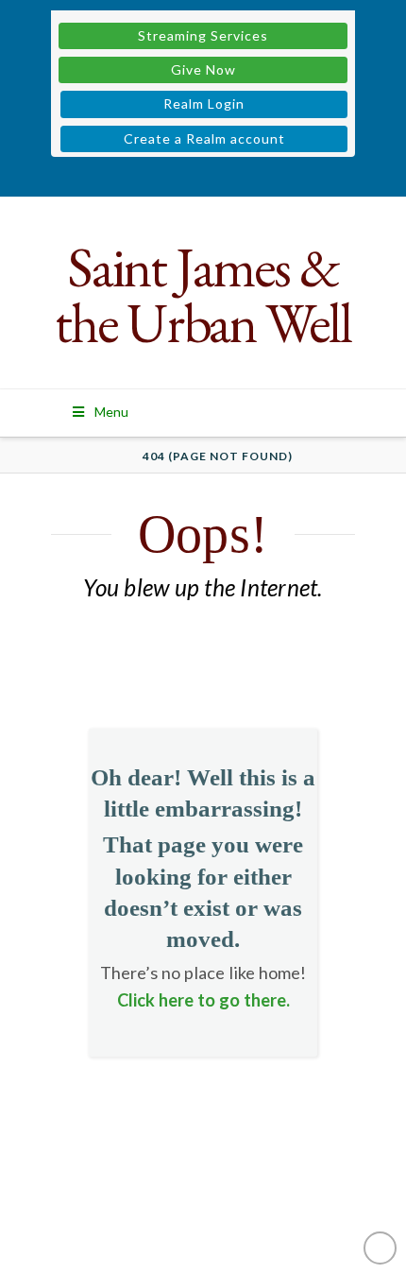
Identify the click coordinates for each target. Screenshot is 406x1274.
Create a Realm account (204, 138)
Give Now (203, 69)
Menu (111, 412)
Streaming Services (203, 35)
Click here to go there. (203, 1000)
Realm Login (204, 103)
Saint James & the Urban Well (203, 295)
